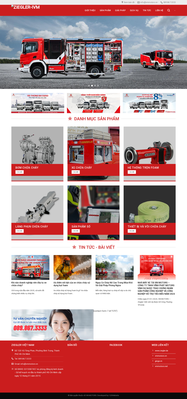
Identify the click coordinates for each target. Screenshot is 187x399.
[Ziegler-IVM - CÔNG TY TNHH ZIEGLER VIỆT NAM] (32, 10)
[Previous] (7, 52)
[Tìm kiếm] (168, 10)
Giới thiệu (90, 10)
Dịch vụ (134, 10)
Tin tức (147, 10)
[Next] (179, 52)
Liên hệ (159, 10)
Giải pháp (120, 10)
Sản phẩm (105, 10)
